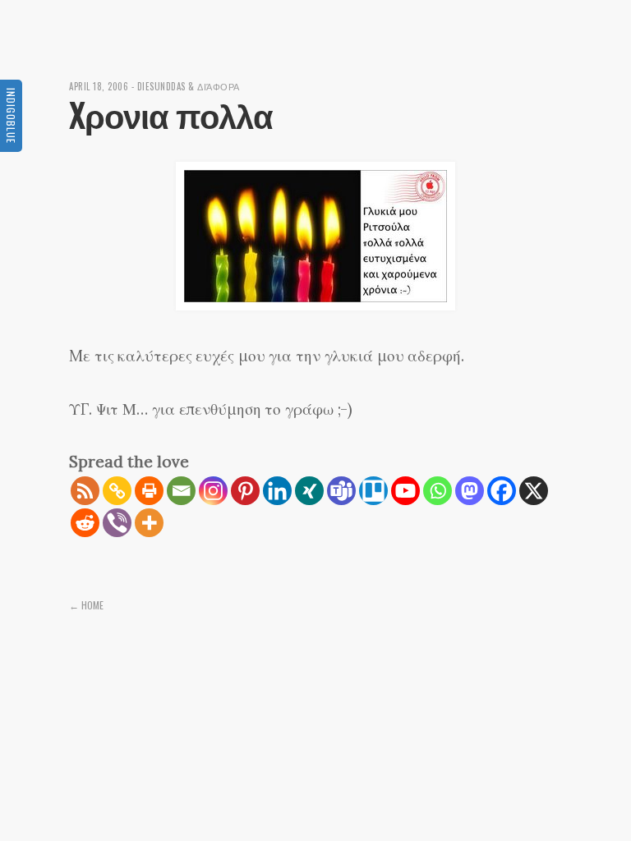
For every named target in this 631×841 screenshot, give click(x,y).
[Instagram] (213, 490)
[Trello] (373, 490)
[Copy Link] (117, 490)
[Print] (149, 490)
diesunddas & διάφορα (188, 86)
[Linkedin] (277, 490)
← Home (86, 605)
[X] (533, 490)
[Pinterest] (245, 490)
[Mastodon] (469, 490)
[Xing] (309, 490)
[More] (149, 522)
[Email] (181, 490)
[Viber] (117, 522)
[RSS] (85, 490)
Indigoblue (11, 116)
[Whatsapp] (437, 490)
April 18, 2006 (98, 86)
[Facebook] (501, 490)
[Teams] (341, 490)
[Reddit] (85, 522)
